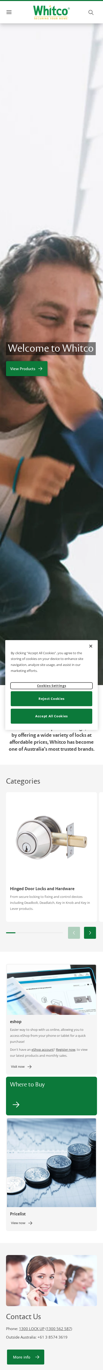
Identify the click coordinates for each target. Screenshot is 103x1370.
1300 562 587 (58, 1328)
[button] (90, 933)
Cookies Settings (51, 685)
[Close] (90, 645)
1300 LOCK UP (31, 1328)
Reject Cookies (51, 698)
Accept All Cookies (51, 716)
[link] (21, 1067)
